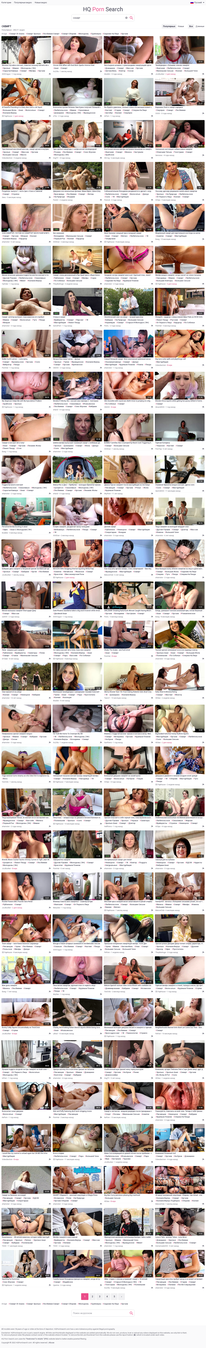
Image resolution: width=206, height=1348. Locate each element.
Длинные (200, 26)
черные (134, 820)
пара (65, 655)
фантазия (161, 68)
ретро (138, 488)
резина (57, 152)
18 (113, 197)
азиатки (160, 236)
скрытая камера (10, 71)
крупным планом (130, 281)
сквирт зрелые (34, 34)
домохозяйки (111, 1075)
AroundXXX (159, 407)
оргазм (124, 34)
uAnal (55, 1034)
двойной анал (60, 613)
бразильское (18, 362)
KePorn (4, 1117)
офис (5, 529)
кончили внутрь (10, 113)
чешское (161, 446)
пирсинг (80, 320)
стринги (143, 1033)
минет (23, 281)
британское (77, 364)
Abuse (51, 1343)
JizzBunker (159, 74)
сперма (160, 574)
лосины (116, 1114)
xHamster (6, 242)
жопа (145, 488)
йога (5, 779)
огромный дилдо (113, 362)
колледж (67, 697)
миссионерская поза (74, 574)
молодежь (84, 34)
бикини (108, 907)
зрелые (6, 68)
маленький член (130, 1240)
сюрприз (128, 113)
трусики (126, 1159)
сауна (93, 278)
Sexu (4, 197)
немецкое (122, 529)
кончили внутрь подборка (168, 1201)
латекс (28, 1240)
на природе (59, 197)
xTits (55, 116)
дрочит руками (10, 278)
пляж (42, 653)
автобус (109, 113)
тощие (140, 779)
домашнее (110, 68)
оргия (34, 572)
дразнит (195, 946)
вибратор (7, 364)
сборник (173, 779)
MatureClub (108, 575)
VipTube (5, 284)
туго (35, 320)
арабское (109, 155)
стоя (19, 448)
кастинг (108, 110)
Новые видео (41, 2)
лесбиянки (180, 110)
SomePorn (57, 326)
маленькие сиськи (165, 71)
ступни (199, 988)
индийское (68, 1282)
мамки (16, 68)
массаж (130, 68)
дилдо (146, 194)
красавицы (59, 194)
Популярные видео (23, 2)
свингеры (32, 653)
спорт (108, 1114)
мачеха (128, 152)
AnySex (56, 994)
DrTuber (5, 659)
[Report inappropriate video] (50, 74)
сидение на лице (111, 34)
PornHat (158, 326)
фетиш (91, 194)
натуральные (111, 865)
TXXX (4, 1246)
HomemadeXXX (161, 1246)
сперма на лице (139, 110)
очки (137, 946)
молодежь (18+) (28, 68)
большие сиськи (10, 155)
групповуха (96, 34)
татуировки (110, 239)
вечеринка (119, 737)
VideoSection (7, 158)
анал (56, 68)
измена (160, 532)
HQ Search (103, 9)
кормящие (110, 322)
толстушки (179, 152)
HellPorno (108, 826)
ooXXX (4, 617)
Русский (198, 2)
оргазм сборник (61, 1201)
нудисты (198, 862)
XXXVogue (6, 74)
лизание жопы (34, 446)
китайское (68, 572)
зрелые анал (162, 653)
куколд (160, 949)
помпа (140, 364)
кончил (179, 71)
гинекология (132, 1033)
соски (130, 71)
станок (15, 655)
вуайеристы (59, 320)
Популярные (169, 26)
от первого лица (164, 197)
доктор (184, 529)
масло (23, 155)
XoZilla (56, 71)
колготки (58, 1075)
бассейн (73, 655)
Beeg (157, 239)
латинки (66, 1243)
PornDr (55, 200)
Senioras (158, 155)
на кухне (109, 739)
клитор (122, 71)
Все (191, 26)
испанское (146, 988)
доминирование (112, 988)
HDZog (107, 158)
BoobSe (5, 533)
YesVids (5, 782)
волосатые (31, 110)
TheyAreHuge (58, 284)
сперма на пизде (188, 574)
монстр (178, 695)
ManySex (56, 908)
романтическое (188, 613)
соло (107, 197)
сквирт (23, 71)
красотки (58, 574)
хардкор (23, 239)
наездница (161, 278)
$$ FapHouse (7, 116)
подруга (143, 862)
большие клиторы (165, 281)
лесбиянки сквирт (51, 34)
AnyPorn (107, 494)
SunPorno (108, 743)
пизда (42, 320)
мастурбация (123, 197)
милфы (32, 71)
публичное (59, 278)
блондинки (59, 236)
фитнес (124, 236)
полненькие (162, 655)
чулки (66, 362)
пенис (136, 1072)
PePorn (107, 952)
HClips (157, 200)
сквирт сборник (69, 34)
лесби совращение (186, 1285)
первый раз (59, 239)
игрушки (71, 197)
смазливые (84, 110)
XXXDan (56, 242)
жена (87, 446)
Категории (6, 2)
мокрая (24, 236)
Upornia (56, 1285)
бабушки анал (163, 865)
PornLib (107, 200)
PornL (106, 326)
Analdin (107, 74)
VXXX (157, 113)
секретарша (110, 532)
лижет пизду (74, 322)
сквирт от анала (17, 34)
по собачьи (59, 281)
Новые (181, 26)
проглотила (90, 695)
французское (89, 113)
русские (174, 320)
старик (118, 110)
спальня (58, 946)
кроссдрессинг (112, 1033)
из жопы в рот (163, 1075)
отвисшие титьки (164, 152)
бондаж (122, 532)
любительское (174, 68)
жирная (189, 820)
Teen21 (107, 698)
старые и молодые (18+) (137, 322)
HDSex (157, 698)
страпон (15, 194)
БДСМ (189, 862)
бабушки (109, 320)
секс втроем (90, 152)
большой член (191, 71)
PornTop (158, 449)
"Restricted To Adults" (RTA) (37, 1339)
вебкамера (59, 529)
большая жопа (9, 110)
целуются (58, 488)
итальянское (89, 404)
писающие (110, 488)
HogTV (55, 158)
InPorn (106, 116)
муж (107, 1159)
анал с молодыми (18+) (21, 529)
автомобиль (111, 71)
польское (7, 949)
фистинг (169, 695)
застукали (138, 152)
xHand (55, 410)
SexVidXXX (159, 491)
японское (80, 572)
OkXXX (56, 368)
